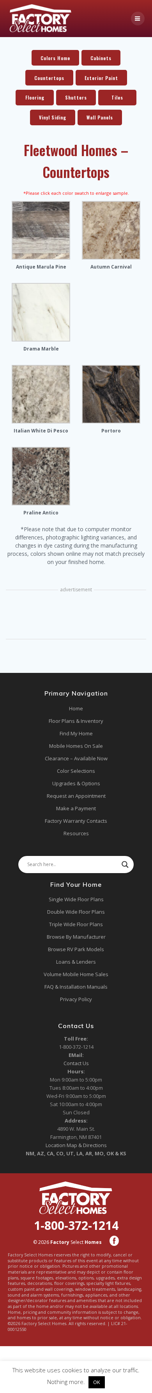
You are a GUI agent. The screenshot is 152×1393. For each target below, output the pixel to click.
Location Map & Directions (76, 1145)
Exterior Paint (101, 78)
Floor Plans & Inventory (76, 720)
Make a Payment (76, 808)
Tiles (117, 97)
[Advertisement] (76, 615)
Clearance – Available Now (76, 758)
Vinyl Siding (52, 117)
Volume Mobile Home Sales (76, 974)
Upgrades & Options (76, 783)
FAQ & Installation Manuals (76, 986)
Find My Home (76, 733)
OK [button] (96, 1382)
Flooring (34, 97)
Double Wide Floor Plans (76, 911)
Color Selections (76, 770)
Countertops (49, 78)
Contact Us (76, 1063)
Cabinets (100, 58)
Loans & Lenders (76, 961)
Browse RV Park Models (76, 949)
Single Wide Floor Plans (76, 899)
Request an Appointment (76, 795)
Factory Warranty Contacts (76, 820)
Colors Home (55, 58)
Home (76, 708)
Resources (76, 833)
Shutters (76, 97)
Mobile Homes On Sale (76, 745)
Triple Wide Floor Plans (76, 924)
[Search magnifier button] (125, 864)
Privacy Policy (76, 999)
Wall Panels (100, 117)
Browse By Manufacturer (76, 936)
